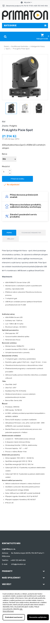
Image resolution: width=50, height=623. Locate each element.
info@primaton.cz (18, 564)
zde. (21, 609)
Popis (9, 233)
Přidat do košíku (17, 179)
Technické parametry (31, 233)
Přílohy (10, 239)
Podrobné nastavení (13, 617)
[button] (42, 36)
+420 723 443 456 (18, 560)
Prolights (13, 126)
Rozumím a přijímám (38, 617)
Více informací (8, 611)
